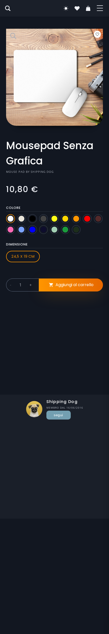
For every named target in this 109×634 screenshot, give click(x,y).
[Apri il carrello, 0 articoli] (88, 8)
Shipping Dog (42, 172)
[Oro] (65, 218)
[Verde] (65, 229)
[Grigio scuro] (43, 218)
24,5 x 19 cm (22, 256)
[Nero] (32, 218)
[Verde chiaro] (54, 229)
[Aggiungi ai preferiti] (97, 34)
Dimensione (17, 244)
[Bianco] (10, 218)
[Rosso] (87, 218)
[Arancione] (76, 218)
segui (58, 415)
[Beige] (21, 218)
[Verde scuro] (76, 229)
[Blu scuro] (43, 229)
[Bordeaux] (98, 218)
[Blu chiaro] (21, 229)
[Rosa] (10, 229)
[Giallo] (54, 218)
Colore (13, 208)
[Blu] (32, 229)
